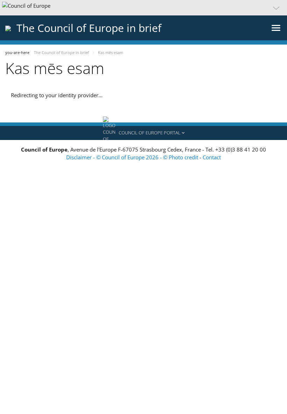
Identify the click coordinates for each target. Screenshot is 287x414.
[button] (143, 7)
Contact (212, 157)
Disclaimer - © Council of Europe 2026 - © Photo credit (133, 157)
